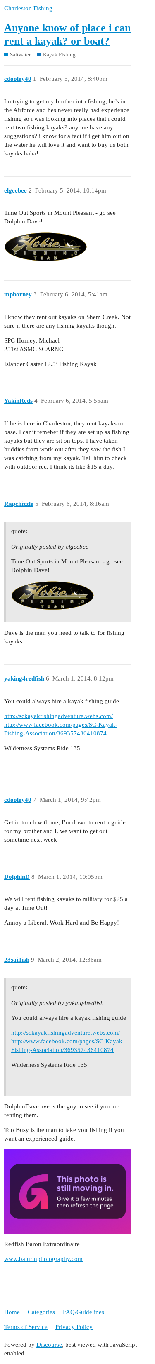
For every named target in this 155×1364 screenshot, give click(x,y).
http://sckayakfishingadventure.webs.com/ (58, 716)
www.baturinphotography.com (43, 1259)
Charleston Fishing (28, 8)
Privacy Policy (74, 1327)
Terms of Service (26, 1327)
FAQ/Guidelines (83, 1312)
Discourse (49, 1344)
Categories (41, 1312)
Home (12, 1312)
